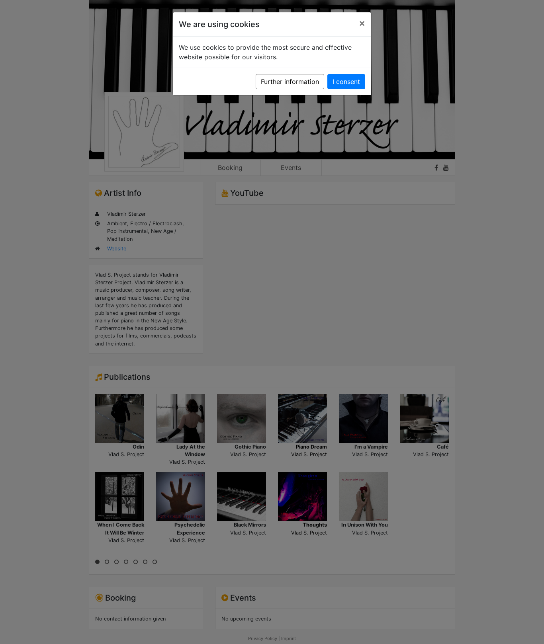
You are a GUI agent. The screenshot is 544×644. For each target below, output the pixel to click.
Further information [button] (290, 82)
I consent (346, 82)
